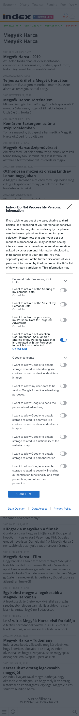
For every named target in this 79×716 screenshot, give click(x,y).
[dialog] (39, 358)
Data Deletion (16, 508)
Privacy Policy (62, 508)
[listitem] (39, 280)
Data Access (39, 508)
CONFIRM (23, 494)
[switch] (63, 290)
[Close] (71, 207)
